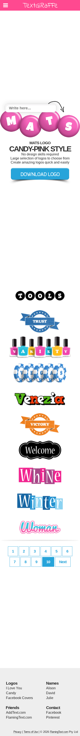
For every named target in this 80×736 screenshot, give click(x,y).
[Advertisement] (40, 58)
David (50, 693)
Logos (11, 683)
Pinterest (53, 717)
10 (48, 562)
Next (63, 562)
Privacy (17, 731)
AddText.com (16, 712)
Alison (51, 688)
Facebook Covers (19, 698)
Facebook (53, 712)
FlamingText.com (19, 717)
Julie (49, 698)
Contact (53, 707)
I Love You (14, 688)
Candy (11, 693)
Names (52, 683)
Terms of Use (31, 731)
